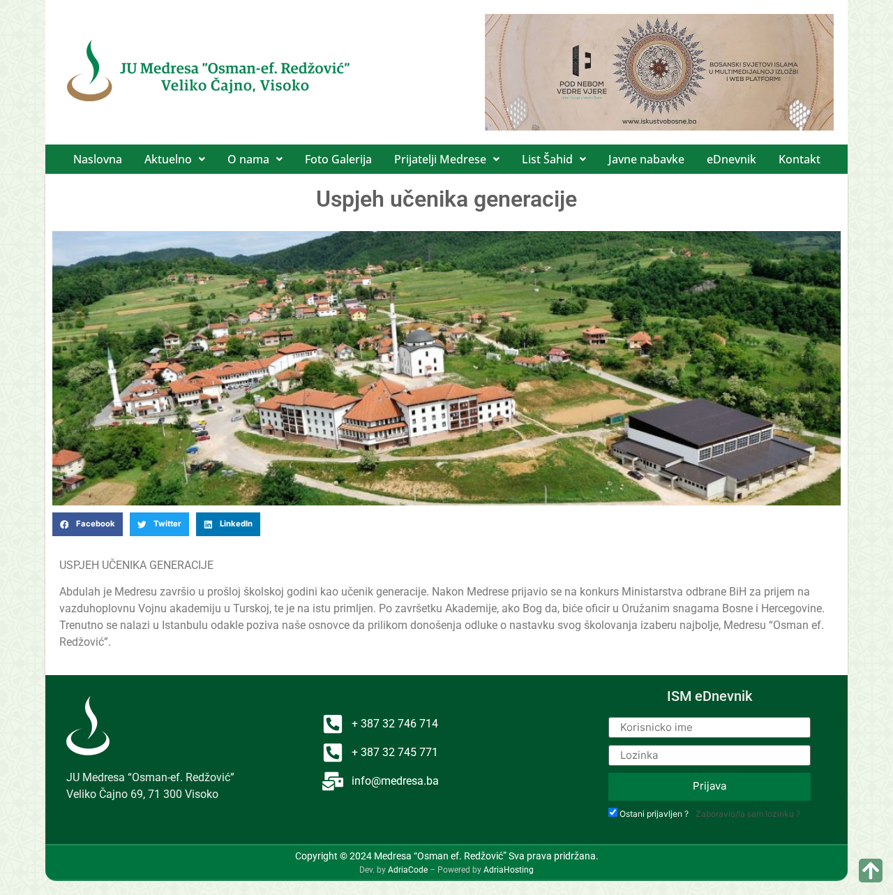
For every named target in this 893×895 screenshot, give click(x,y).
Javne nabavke (646, 159)
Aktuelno (168, 159)
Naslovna (97, 159)
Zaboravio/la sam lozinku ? (748, 813)
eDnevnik (731, 159)
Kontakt (799, 159)
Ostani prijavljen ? (654, 814)
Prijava (709, 785)
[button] (174, 159)
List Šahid (547, 159)
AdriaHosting (508, 870)
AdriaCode (408, 870)
